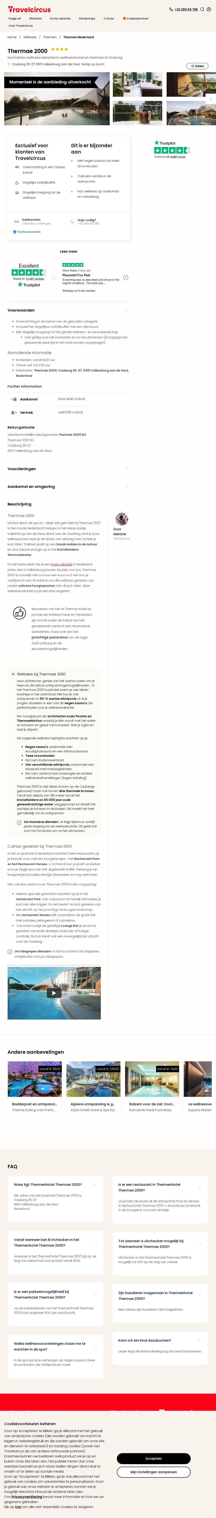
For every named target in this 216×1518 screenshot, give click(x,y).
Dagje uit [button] (15, 18)
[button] (202, 9)
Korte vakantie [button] (60, 18)
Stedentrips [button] (87, 18)
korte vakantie (61, 564)
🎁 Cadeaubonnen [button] (135, 18)
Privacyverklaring (27, 1496)
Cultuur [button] (109, 18)
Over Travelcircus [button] (21, 26)
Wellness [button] (35, 18)
